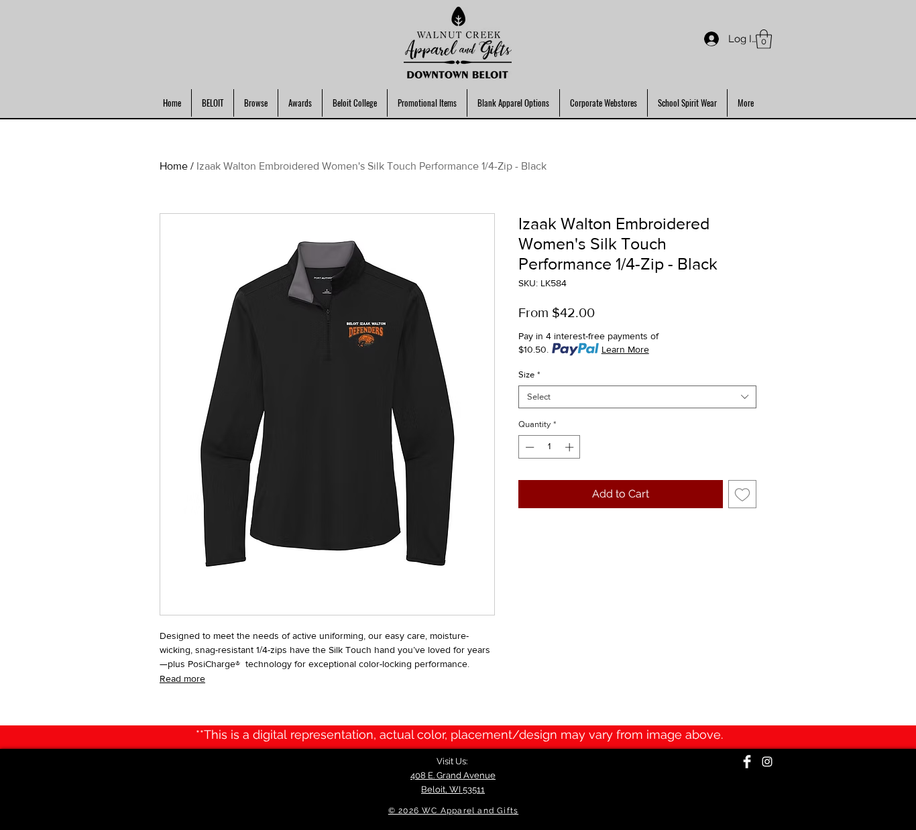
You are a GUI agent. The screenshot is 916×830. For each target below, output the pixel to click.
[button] (764, 39)
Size (529, 374)
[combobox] (637, 397)
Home (174, 166)
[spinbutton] (549, 447)
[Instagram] (767, 761)
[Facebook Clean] (747, 761)
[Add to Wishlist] (742, 494)
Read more (182, 678)
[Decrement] (528, 447)
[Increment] (571, 447)
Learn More (625, 349)
